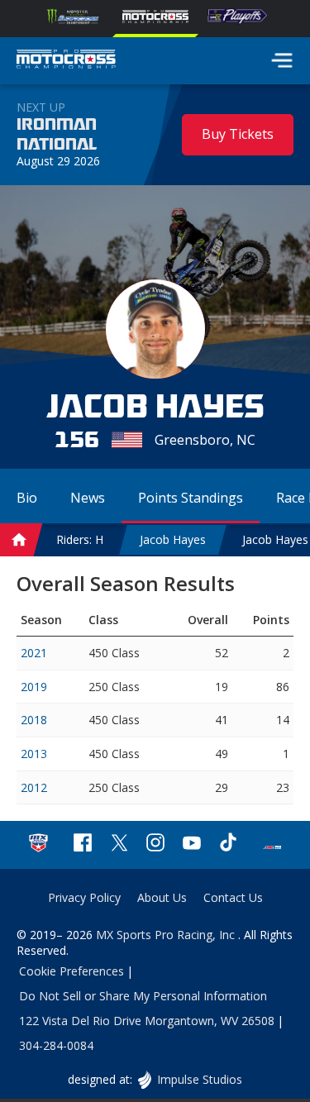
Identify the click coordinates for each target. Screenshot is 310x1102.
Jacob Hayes (173, 539)
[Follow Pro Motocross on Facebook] (82, 844)
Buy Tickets (238, 134)
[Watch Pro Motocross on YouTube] (192, 844)
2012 (34, 787)
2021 (34, 653)
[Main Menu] (282, 60)
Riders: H (79, 539)
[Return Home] (66, 61)
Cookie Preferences (71, 971)
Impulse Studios (199, 1079)
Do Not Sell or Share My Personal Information (143, 996)
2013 (34, 753)
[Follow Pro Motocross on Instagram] (155, 844)
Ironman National (57, 135)
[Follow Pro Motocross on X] (119, 844)
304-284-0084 (56, 1045)
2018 (34, 720)
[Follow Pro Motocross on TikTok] (228, 844)
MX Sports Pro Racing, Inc (167, 934)
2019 (34, 686)
